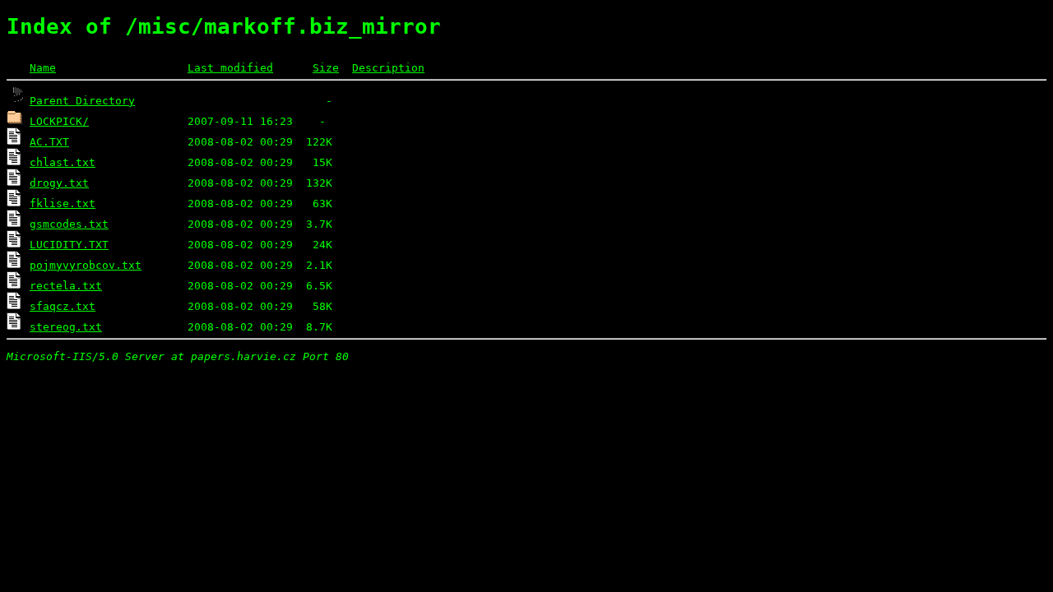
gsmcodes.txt (69, 224)
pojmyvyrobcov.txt (85, 265)
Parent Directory (82, 101)
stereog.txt (66, 327)
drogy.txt (59, 183)
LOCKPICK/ (59, 121)
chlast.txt (62, 162)
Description (388, 68)
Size (326, 68)
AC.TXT (49, 142)
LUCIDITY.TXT (69, 244)
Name (43, 68)
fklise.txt (62, 203)
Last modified (230, 68)
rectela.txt (66, 286)
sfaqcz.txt (62, 306)
